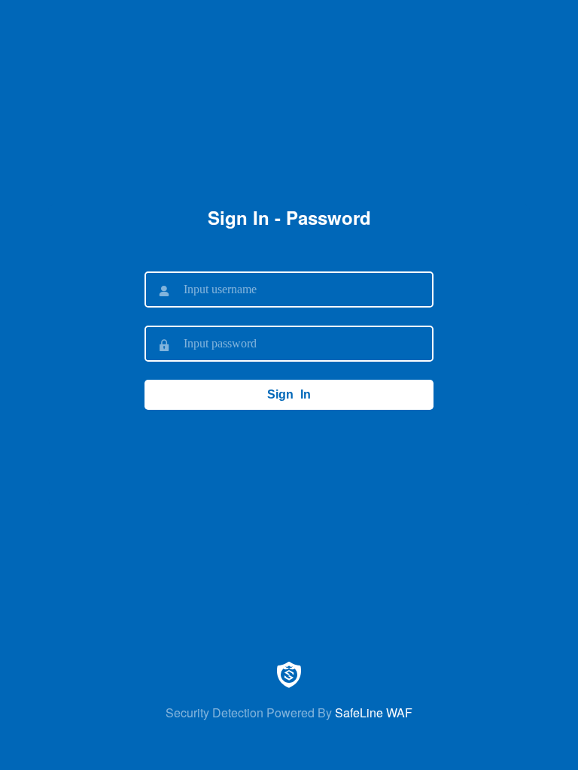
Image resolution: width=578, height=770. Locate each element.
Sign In (289, 394)
